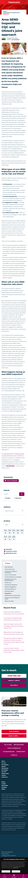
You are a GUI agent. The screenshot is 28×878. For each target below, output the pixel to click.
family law (4, 802)
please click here (15, 867)
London (4, 783)
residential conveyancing (16, 802)
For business (5, 764)
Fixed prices (5, 768)
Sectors (4, 766)
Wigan (3, 789)
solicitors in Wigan (20, 797)
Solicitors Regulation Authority (10, 817)
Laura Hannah (15, 39)
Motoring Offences (10, 589)
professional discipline (7, 804)
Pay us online (8, 744)
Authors (7, 507)
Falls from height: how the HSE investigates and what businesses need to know (13, 626)
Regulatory (6, 14)
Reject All (16, 871)
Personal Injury (9, 591)
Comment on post (11, 551)
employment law (15, 804)
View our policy (12, 829)
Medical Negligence (10, 587)
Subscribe (9, 549)
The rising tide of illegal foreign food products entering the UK (13, 619)
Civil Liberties (9, 567)
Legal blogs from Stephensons (11, 12)
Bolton (3, 782)
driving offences (22, 801)
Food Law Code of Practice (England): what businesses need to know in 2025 (14, 650)
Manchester (5, 785)
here (7, 165)
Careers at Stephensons (14, 748)
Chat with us (14, 685)
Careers (4, 775)
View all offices (14, 731)
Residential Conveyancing (12, 595)
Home (4, 11)
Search (6, 490)
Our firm (4, 771)
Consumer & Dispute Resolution (11, 572)
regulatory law (5, 806)
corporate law (22, 804)
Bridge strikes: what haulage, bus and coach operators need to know (14, 633)
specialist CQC (8, 453)
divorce (7, 802)
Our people (5, 770)
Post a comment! (12, 480)
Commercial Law (10, 569)
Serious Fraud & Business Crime (12, 598)
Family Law (8, 582)
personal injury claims (14, 801)
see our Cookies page (17, 866)
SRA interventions (19, 744)
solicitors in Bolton (5, 795)
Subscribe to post (11, 553)
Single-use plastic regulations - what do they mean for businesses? (14, 613)
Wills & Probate (9, 601)
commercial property (14, 806)
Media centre (5, 773)
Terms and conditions (7, 852)
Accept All (6, 871)
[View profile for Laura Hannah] (4, 39)
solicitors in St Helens (9, 797)
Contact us (14, 755)
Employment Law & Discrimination (10, 579)
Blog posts (18, 498)
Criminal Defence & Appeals (13, 577)
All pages (7, 498)
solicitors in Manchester (14, 795)
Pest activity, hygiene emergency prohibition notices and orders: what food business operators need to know (14, 641)
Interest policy (5, 853)
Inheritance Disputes (11, 584)
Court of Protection (10, 574)
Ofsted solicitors (19, 453)
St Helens (4, 787)
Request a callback (14, 680)
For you (4, 763)
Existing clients (21, 751)
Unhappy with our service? (8, 855)
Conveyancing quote (8, 751)
